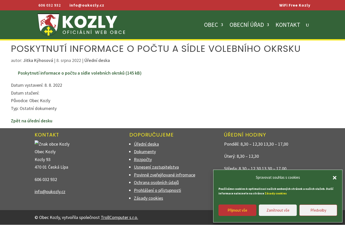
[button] (334, 177)
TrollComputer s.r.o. (119, 217)
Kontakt (288, 26)
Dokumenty (145, 151)
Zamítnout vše (277, 210)
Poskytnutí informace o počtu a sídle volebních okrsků (71, 73)
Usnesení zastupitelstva (156, 167)
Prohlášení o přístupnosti (157, 190)
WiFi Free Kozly (294, 5)
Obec (211, 26)
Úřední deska (97, 60)
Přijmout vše (237, 210)
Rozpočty (143, 159)
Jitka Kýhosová (38, 60)
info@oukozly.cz (50, 191)
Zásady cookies (148, 198)
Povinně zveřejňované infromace (164, 175)
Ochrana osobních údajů (156, 182)
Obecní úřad (247, 26)
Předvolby (318, 210)
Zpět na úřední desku (31, 121)
